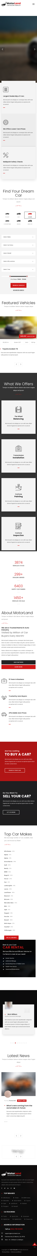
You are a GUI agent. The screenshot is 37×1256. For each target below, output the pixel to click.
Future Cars (29, 1219)
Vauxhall (8, 927)
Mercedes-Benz (10, 903)
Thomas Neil (12, 1101)
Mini (7, 906)
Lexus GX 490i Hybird (11, 349)
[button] (18, 237)
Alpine (7, 855)
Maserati (8, 896)
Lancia (8, 889)
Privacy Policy (5, 1252)
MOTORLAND (14, 1250)
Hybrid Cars (6, 1219)
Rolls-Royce (9, 923)
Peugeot (8, 913)
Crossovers (26, 1216)
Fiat (7, 882)
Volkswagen (9, 930)
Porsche (8, 917)
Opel (7, 910)
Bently (7, 868)
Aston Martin (10, 862)
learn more (13, 69)
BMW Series (26, 1198)
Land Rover (9, 892)
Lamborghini (9, 886)
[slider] (10, 276)
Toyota (28, 1201)
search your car (15, 770)
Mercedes (6, 1201)
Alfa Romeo (9, 851)
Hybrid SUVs (17, 1219)
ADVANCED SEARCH (18, 290)
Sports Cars (15, 1216)
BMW (7, 872)
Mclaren (24, 1203)
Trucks (5, 1216)
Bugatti (8, 875)
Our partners (18, 662)
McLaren (8, 899)
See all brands (11, 937)
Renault (8, 920)
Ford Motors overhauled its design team (18, 1106)
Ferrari (8, 879)
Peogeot (6, 1206)
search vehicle (18, 285)
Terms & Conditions (16, 1252)
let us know (11, 812)
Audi (7, 865)
